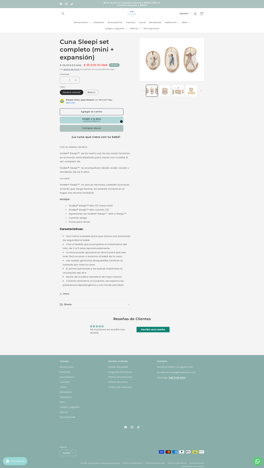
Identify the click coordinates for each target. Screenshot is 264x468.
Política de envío (196, 463)
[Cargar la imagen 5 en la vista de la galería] (191, 91)
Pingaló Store (94, 463)
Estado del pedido (118, 367)
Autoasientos (67, 377)
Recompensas (67, 417)
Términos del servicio (177, 463)
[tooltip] (121, 121)
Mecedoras (66, 392)
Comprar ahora (91, 128)
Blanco (91, 92)
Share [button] (66, 293)
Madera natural (71, 92)
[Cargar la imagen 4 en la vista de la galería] (178, 91)
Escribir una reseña (153, 329)
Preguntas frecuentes (120, 372)
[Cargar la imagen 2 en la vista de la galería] (165, 91)
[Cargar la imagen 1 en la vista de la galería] (152, 91)
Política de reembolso (120, 387)
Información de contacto (193, 466)
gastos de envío (72, 69)
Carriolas (65, 382)
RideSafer (65, 372)
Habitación (66, 397)
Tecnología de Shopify (110, 463)
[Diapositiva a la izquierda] (142, 91)
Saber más (70, 102)
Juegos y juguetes (70, 407)
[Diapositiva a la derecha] (201, 91)
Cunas (63, 387)
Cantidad (64, 74)
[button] (63, 13)
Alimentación (67, 367)
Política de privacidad (120, 377)
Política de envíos (118, 382)
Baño (62, 402)
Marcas (64, 412)
